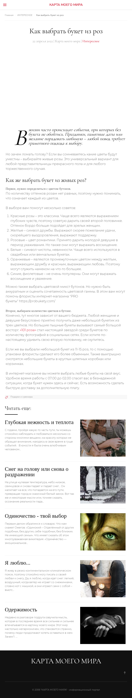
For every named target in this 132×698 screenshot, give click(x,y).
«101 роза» (28, 330)
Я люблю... (17, 563)
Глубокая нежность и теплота (39, 422)
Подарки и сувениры (21, 396)
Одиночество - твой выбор (36, 516)
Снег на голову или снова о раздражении (36, 471)
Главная (9, 15)
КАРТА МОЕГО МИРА (66, 5)
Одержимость (21, 610)
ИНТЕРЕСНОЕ (24, 15)
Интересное (90, 41)
